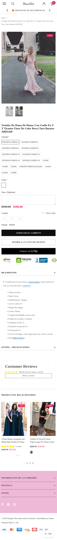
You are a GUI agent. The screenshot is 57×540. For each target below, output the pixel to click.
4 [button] (33, 463)
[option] (26, 10)
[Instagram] (14, 504)
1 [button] (24, 463)
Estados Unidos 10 (11, 154)
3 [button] (30, 463)
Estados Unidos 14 (11, 160)
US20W (14, 167)
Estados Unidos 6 (10, 148)
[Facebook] (2, 504)
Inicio (3, 18)
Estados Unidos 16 (31, 160)
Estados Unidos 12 (31, 154)
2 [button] (27, 463)
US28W (14, 173)
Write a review (29, 376)
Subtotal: (4, 225)
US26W (5, 173)
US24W (48, 167)
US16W (46, 160)
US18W (5, 167)
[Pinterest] (8, 504)
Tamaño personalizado (30, 167)
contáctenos (27, 286)
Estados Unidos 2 (10, 142)
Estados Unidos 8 (30, 148)
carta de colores (34, 282)
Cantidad (4, 213)
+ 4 (17, 455)
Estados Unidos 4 (30, 142)
